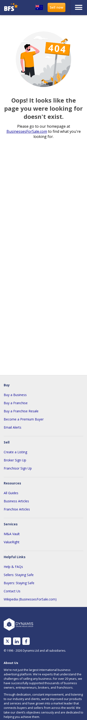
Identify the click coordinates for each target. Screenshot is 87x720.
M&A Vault (12, 534)
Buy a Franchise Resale (21, 411)
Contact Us (12, 591)
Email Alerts (12, 427)
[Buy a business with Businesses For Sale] (11, 7)
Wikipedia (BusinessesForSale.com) (30, 599)
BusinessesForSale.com (26, 131)
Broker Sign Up (15, 460)
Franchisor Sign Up (18, 468)
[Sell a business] (56, 7)
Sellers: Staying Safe (19, 575)
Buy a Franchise (16, 403)
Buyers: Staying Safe (19, 583)
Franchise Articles (17, 509)
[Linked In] (17, 641)
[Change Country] (39, 7)
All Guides (11, 493)
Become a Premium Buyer (24, 419)
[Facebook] (26, 641)
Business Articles (16, 501)
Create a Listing (15, 452)
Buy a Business (15, 395)
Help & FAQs (13, 566)
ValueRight (11, 542)
